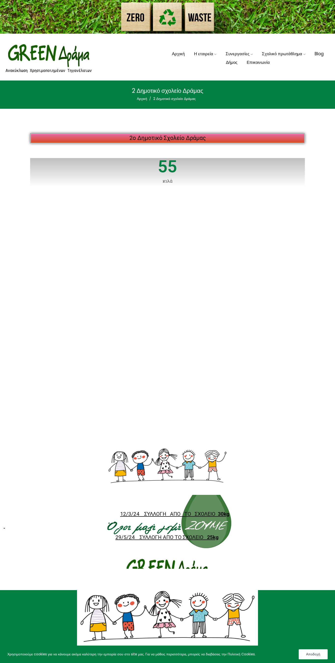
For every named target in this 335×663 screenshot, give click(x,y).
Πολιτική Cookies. (242, 654)
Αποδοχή (313, 654)
